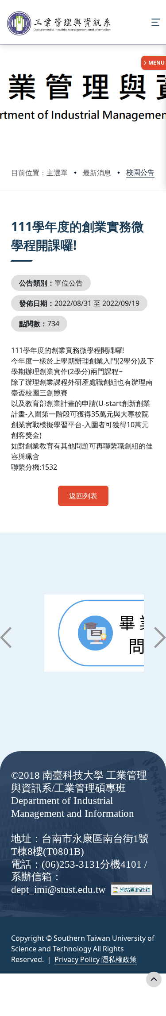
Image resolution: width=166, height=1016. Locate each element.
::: (13, 215)
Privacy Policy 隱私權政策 (95, 959)
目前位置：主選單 (39, 173)
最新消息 (97, 173)
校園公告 (140, 172)
